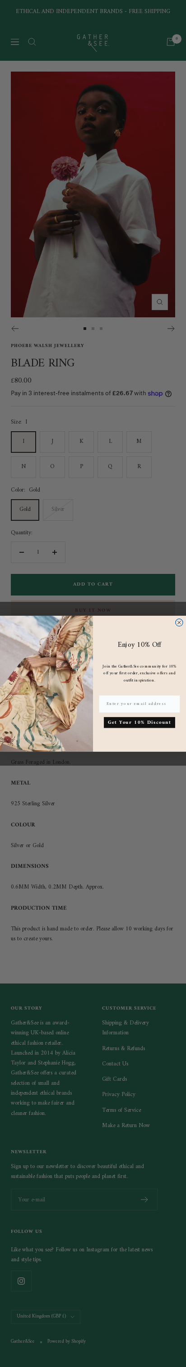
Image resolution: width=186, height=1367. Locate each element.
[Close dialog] (179, 622)
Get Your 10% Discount (139, 722)
